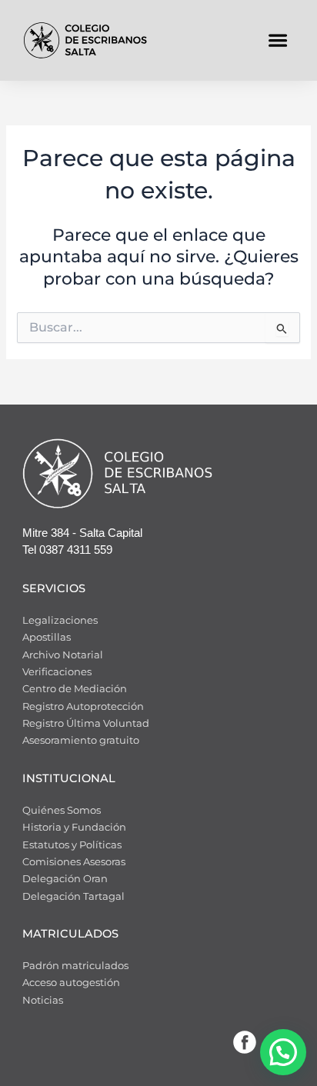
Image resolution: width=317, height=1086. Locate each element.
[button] (277, 40)
